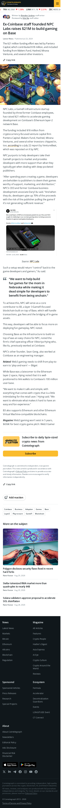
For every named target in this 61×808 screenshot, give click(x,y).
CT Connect (38, 717)
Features (37, 633)
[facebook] (20, 772)
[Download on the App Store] (10, 765)
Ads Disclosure (9, 747)
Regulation (7, 660)
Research (6, 698)
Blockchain (7, 654)
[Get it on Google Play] (28, 765)
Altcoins (6, 649)
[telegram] (15, 772)
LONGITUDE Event (41, 712)
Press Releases (9, 693)
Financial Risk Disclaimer (8, 754)
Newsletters (8, 737)
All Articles (38, 628)
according (13, 145)
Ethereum (7, 644)
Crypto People (39, 638)
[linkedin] (9, 772)
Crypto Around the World (41, 667)
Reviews (37, 673)
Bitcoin (5, 638)
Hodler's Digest (40, 644)
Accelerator (38, 693)
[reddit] (36, 772)
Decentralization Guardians (40, 700)
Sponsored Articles (11, 688)
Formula (37, 688)
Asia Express (39, 649)
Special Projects (9, 704)
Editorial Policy (21, 471)
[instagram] (25, 772)
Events (36, 706)
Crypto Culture (40, 660)
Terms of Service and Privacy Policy (16, 803)
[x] (4, 772)
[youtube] (31, 772)
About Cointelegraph (12, 731)
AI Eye (35, 654)
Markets (6, 633)
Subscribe (30, 453)
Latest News (8, 39)
